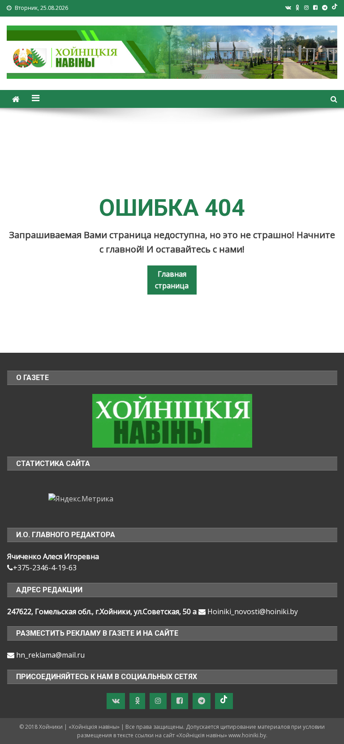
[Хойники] (172, 420)
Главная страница (172, 280)
